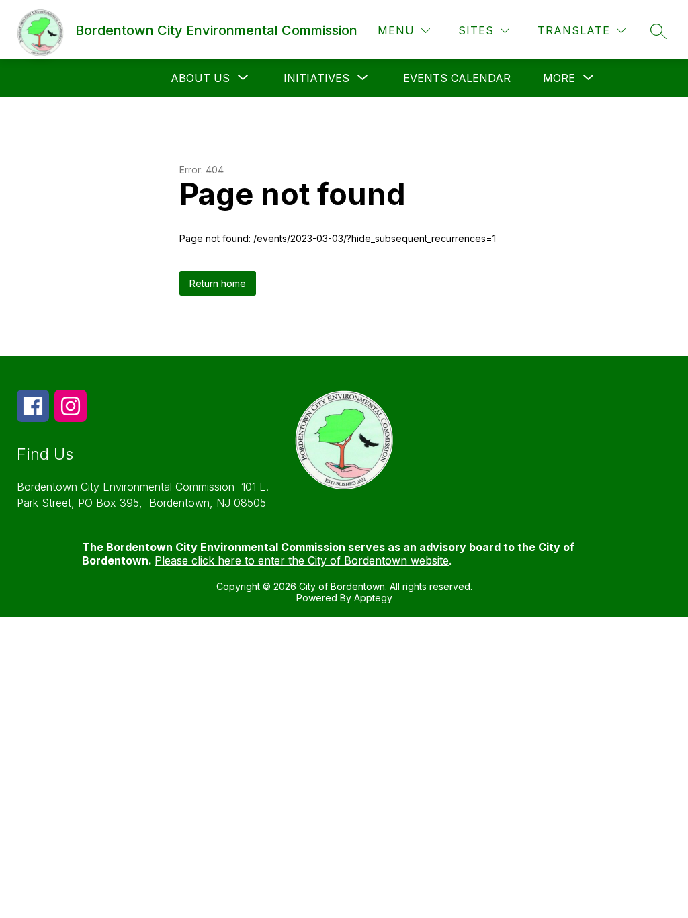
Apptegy (373, 597)
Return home (217, 283)
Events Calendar (457, 78)
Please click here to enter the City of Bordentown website (302, 560)
